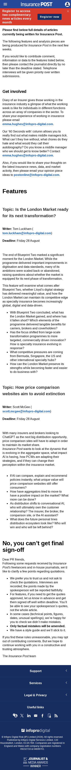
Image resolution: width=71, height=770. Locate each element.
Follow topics (15, 715)
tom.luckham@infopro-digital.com (26, 233)
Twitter (22, 715)
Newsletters (35, 715)
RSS (56, 715)
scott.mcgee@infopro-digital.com (26, 411)
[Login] (67, 4)
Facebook (42, 715)
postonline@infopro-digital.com (36, 175)
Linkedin (29, 715)
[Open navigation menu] (3, 4)
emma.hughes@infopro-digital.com (27, 124)
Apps (49, 715)
